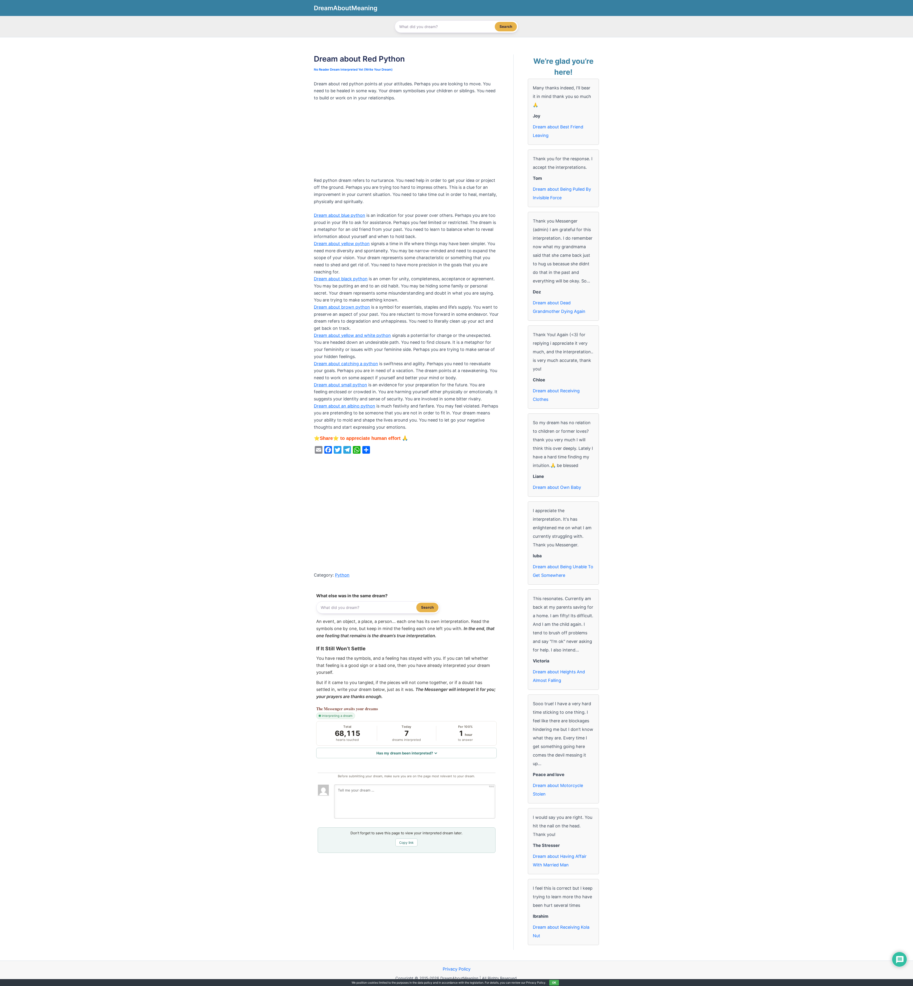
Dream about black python (341, 278)
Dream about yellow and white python (352, 335)
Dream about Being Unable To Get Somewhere (563, 571)
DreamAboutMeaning (345, 8)
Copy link (406, 842)
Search (506, 26)
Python (342, 575)
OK (554, 982)
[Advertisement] (406, 141)
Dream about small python (340, 384)
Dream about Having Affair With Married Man (560, 860)
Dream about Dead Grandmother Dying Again (559, 307)
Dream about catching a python (346, 363)
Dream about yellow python (342, 243)
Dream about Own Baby (557, 487)
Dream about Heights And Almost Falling (559, 676)
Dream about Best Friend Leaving (558, 131)
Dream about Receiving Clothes (556, 395)
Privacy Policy (457, 969)
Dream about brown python (342, 307)
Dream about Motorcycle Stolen (558, 790)
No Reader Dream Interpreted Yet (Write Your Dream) (353, 69)
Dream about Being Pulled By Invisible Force (562, 193)
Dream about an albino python (344, 405)
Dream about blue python (339, 215)
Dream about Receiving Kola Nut (561, 931)
